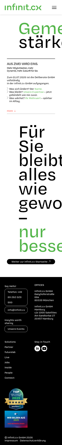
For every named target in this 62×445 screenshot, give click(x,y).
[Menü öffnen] (54, 7)
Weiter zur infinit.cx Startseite (29, 261)
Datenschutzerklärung (33, 440)
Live (7, 357)
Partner (9, 346)
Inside (8, 367)
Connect (9, 377)
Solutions (10, 341)
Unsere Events (16, 328)
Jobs (7, 362)
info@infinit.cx (16, 309)
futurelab (10, 352)
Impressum (11, 440)
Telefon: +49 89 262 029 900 (15, 297)
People (9, 372)
